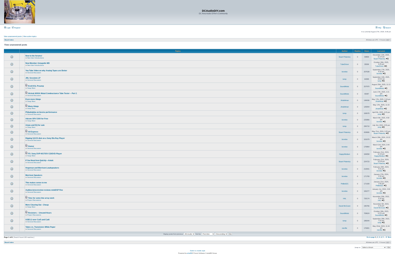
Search (388, 28)
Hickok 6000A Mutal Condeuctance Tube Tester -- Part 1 (52, 93)
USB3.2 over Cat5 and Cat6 (37, 220)
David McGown (344, 206)
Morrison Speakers (33, 175)
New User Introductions (35, 58)
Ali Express (33, 132)
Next (389, 237)
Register (17, 28)
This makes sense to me (36, 183)
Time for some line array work (41, 198)
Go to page (371, 237)
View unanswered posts (13, 36)
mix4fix (344, 228)
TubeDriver (344, 64)
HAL (344, 198)
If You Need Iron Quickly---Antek (39, 160)
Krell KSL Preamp (36, 86)
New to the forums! (33, 56)
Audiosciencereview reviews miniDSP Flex (44, 190)
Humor (31, 146)
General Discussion (34, 73)
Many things (33, 106)
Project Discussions (34, 200)
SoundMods (344, 86)
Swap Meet (31, 88)
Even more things (33, 99)
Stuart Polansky (345, 57)
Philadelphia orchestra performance (41, 112)
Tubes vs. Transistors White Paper (40, 227)
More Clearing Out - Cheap (37, 205)
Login (8, 28)
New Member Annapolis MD (37, 63)
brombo (344, 72)
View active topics (30, 36)
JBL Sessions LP (32, 78)
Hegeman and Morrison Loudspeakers (42, 168)
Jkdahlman (345, 100)
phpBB (189, 253)
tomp (344, 79)
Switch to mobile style (197, 251)
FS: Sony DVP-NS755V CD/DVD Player (45, 154)
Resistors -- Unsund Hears (40, 213)
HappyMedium (344, 154)
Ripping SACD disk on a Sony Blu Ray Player (45, 138)
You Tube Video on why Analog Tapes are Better (46, 71)
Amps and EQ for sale (35, 125)
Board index (9, 40)
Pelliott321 (344, 184)
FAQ (379, 28)
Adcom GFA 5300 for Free (36, 119)
